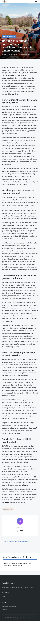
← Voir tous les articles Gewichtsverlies (15, 541)
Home (3, 596)
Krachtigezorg (8, 583)
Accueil (4, 62)
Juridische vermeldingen (9, 606)
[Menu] (36, 1)
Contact (4, 609)
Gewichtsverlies (9, 36)
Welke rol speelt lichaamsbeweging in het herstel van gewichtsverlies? (17, 564)
